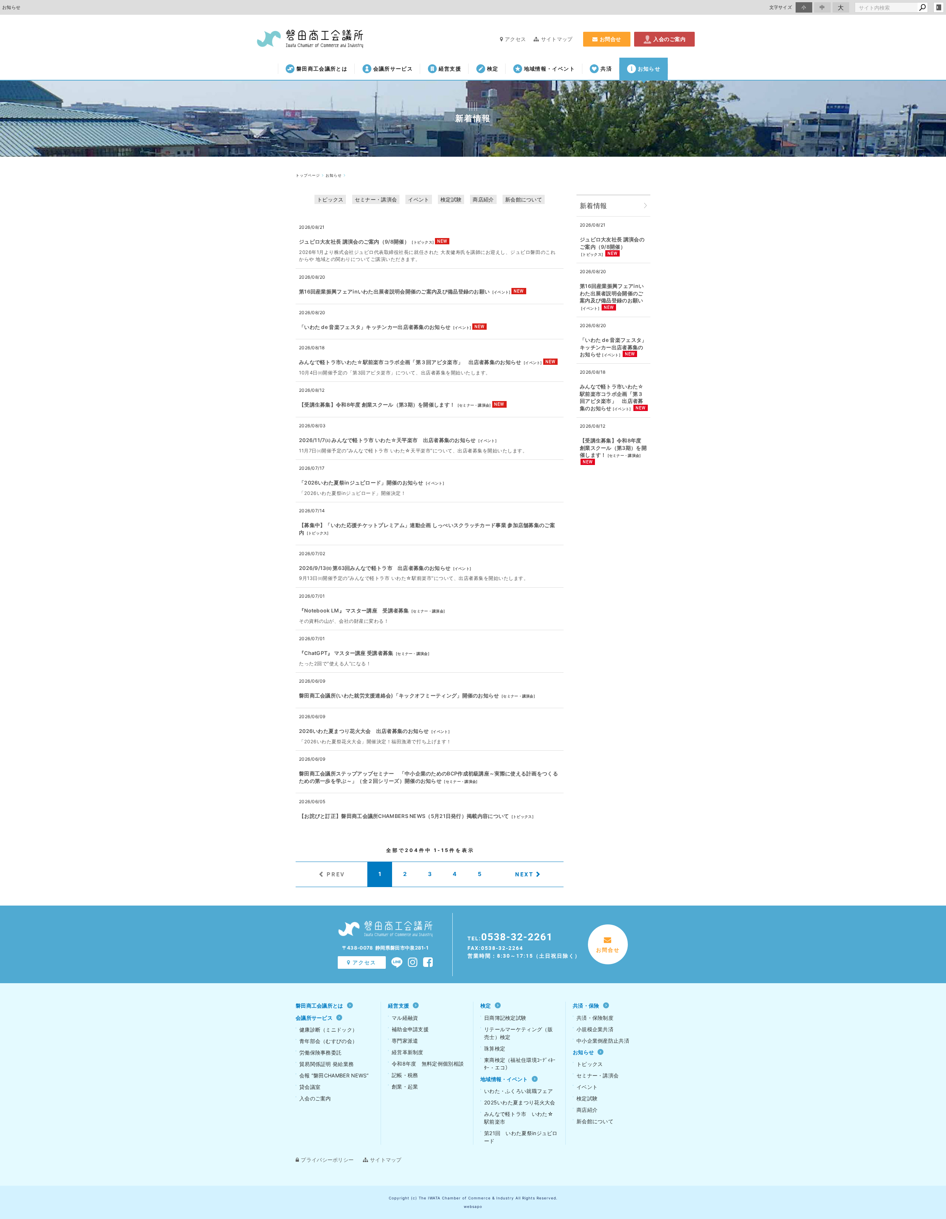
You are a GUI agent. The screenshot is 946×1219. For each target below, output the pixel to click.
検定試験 (451, 199)
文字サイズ (780, 7)
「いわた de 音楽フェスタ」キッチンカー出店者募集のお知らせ (374, 327)
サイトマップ (556, 39)
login (938, 7)
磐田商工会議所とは (321, 69)
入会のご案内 (669, 39)
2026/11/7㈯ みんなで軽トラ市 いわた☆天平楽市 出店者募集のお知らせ (387, 440)
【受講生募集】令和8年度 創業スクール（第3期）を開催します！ (377, 404)
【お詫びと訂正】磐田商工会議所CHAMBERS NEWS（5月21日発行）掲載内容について (404, 816)
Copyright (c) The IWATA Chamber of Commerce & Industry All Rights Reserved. (473, 1198)
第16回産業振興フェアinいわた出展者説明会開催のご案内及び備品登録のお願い (394, 291)
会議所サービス (393, 69)
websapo (473, 1206)
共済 (606, 69)
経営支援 (450, 69)
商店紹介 (483, 199)
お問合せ (610, 39)
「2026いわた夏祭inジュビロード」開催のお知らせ (361, 482)
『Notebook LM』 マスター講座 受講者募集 (354, 610)
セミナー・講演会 (376, 199)
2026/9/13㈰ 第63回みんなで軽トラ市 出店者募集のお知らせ (374, 568)
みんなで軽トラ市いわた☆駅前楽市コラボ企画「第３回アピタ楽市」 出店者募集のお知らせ (410, 362)
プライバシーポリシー (327, 1160)
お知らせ (649, 69)
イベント (418, 199)
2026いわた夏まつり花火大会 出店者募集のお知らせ (364, 731)
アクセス (515, 39)
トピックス (330, 199)
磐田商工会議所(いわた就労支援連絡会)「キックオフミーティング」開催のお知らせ (399, 695)
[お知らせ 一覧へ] (645, 206)
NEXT (524, 874)
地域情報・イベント (549, 69)
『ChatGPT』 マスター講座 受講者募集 (346, 653)
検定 (492, 69)
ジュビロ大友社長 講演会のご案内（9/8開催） (354, 241)
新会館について (523, 199)
